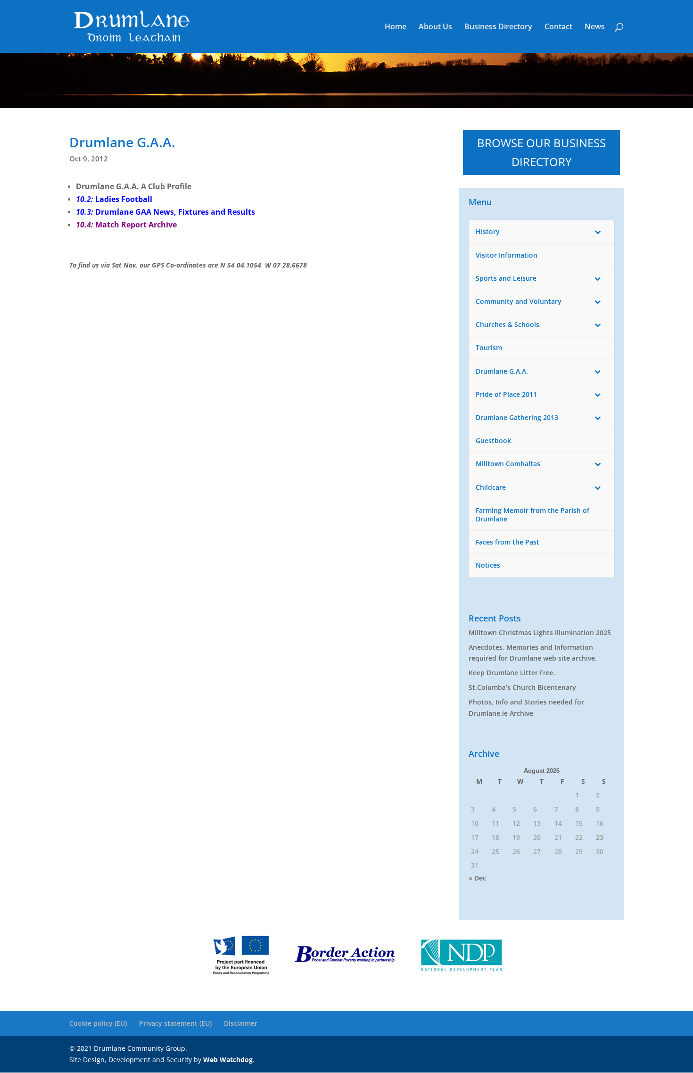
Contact (558, 27)
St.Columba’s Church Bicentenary (522, 687)
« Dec (477, 877)
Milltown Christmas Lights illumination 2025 (540, 632)
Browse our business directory (541, 152)
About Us (435, 27)
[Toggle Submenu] (597, 231)
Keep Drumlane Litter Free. (512, 672)
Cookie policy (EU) (98, 1023)
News (595, 27)
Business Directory (498, 27)
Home (395, 27)
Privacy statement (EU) (175, 1023)
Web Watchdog (228, 1059)
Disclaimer (240, 1023)
